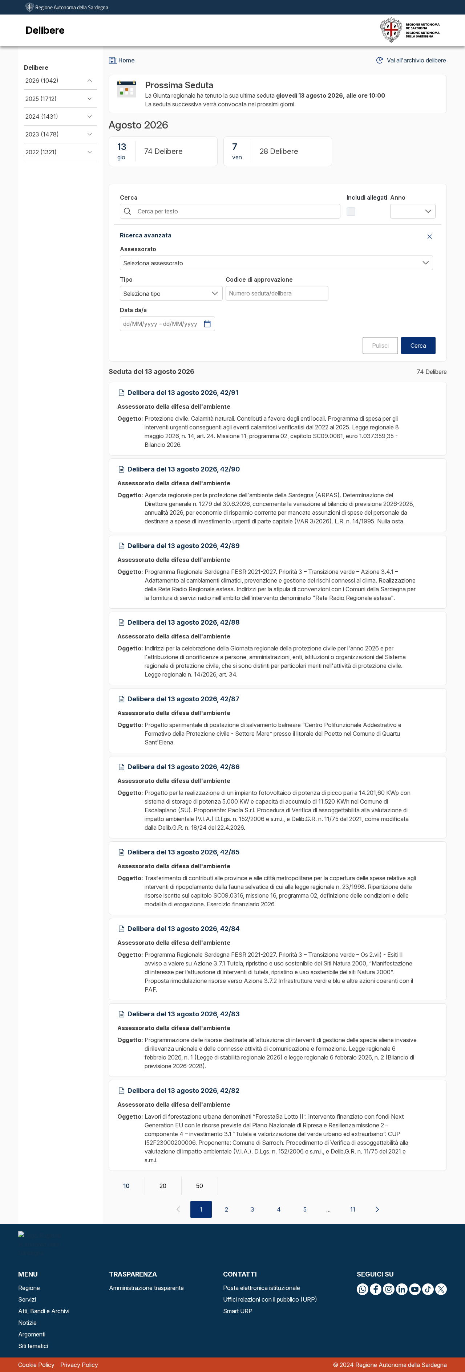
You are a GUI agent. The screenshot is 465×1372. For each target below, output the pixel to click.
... (328, 1209)
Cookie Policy (36, 1364)
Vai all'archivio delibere (416, 60)
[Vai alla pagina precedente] (178, 1209)
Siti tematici (33, 1345)
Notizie (27, 1322)
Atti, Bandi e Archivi (43, 1311)
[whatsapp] (362, 1289)
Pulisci (380, 345)
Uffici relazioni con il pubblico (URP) (270, 1299)
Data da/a (133, 310)
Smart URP (237, 1311)
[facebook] (375, 1289)
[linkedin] (401, 1289)
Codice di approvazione (259, 279)
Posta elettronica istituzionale (261, 1287)
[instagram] (388, 1289)
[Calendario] (207, 324)
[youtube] (415, 1289)
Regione (29, 1287)
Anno (397, 197)
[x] (441, 1289)
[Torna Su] (441, 1348)
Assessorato (138, 249)
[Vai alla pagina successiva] (377, 1209)
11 (352, 1209)
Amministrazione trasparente (146, 1287)
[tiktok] (428, 1289)
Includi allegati (367, 197)
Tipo (126, 279)
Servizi (27, 1299)
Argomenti (31, 1334)
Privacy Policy (79, 1364)
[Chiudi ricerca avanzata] (430, 236)
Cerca (128, 197)
